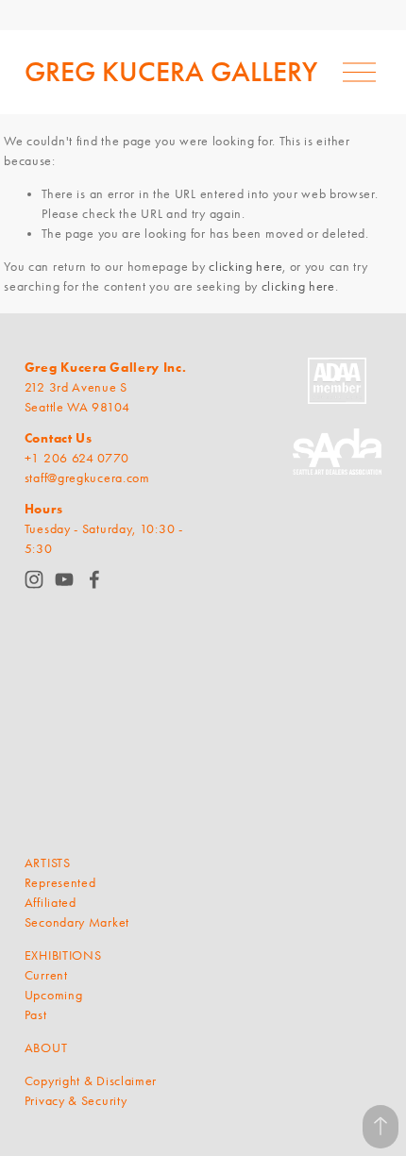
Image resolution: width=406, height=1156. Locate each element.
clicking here (245, 267)
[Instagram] (34, 579)
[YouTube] (64, 579)
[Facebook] (94, 579)
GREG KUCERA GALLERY (171, 72)
